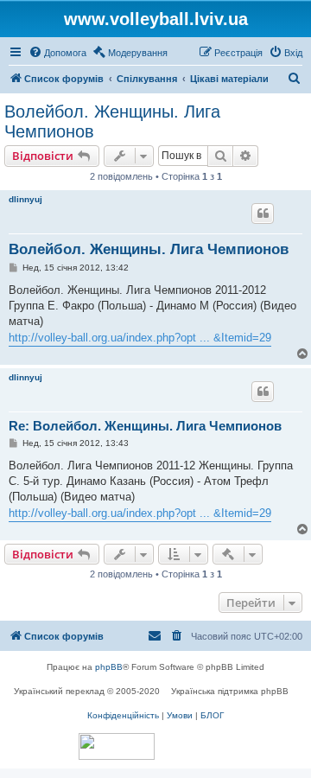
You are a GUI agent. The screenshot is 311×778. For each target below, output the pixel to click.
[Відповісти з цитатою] (262, 213)
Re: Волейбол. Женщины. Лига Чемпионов (145, 425)
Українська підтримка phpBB (230, 691)
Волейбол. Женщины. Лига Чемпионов (112, 121)
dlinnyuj (25, 199)
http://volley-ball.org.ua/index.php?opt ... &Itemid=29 (140, 337)
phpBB (109, 667)
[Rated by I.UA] (117, 746)
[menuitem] (57, 52)
